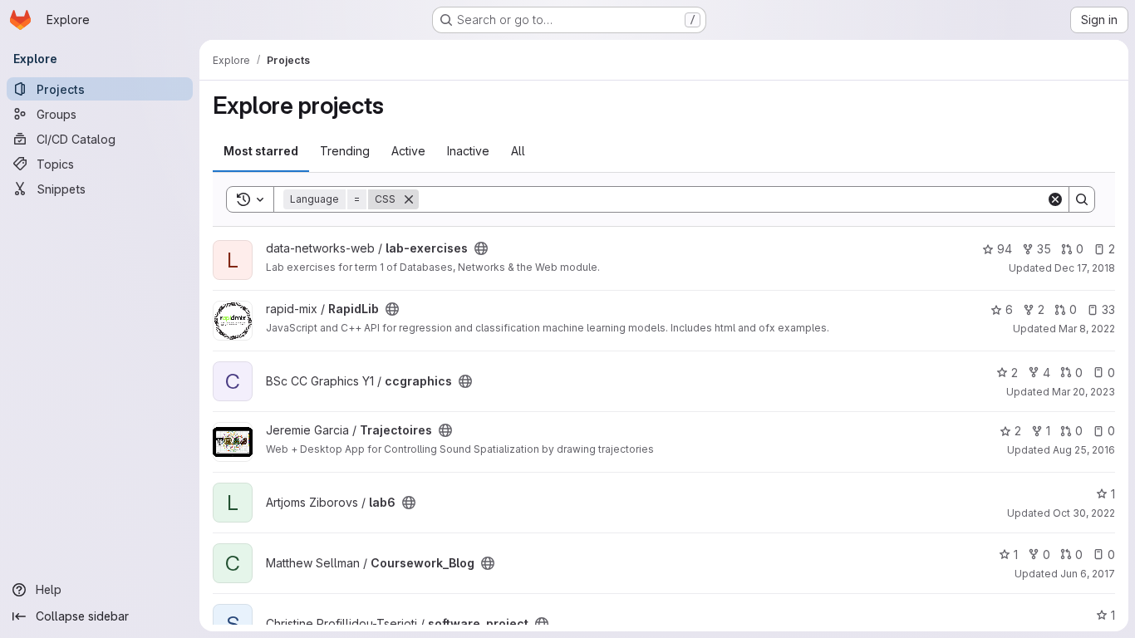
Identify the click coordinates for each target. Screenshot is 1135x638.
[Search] (1082, 199)
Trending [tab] (345, 151)
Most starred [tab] (261, 151)
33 (1108, 309)
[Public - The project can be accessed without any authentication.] (481, 248)
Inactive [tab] (468, 151)
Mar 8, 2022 (1087, 328)
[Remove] (409, 199)
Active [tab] (408, 151)
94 (1004, 249)
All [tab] (518, 151)
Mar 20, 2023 (1083, 391)
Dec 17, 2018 (1084, 268)
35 (1044, 249)
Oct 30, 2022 (1084, 513)
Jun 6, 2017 (1087, 573)
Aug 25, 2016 (1084, 450)
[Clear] (1055, 199)
